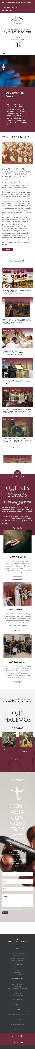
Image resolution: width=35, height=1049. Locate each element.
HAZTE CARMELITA (17, 956)
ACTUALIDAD (6, 8)
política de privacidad (15, 909)
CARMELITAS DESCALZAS (17, 958)
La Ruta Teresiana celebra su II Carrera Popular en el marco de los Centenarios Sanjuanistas (17, 291)
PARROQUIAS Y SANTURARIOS (17, 991)
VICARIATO (17, 972)
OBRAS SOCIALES (17, 995)
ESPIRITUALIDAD (17, 984)
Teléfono (4, 885)
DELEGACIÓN (17, 974)
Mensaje (4, 893)
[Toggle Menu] (4, 53)
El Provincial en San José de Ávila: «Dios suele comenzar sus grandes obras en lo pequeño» (17, 411)
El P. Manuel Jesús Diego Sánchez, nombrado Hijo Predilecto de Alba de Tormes (16, 382)
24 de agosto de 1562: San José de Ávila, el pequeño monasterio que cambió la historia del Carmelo (17, 440)
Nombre (4, 870)
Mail (3, 878)
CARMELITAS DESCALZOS (17, 953)
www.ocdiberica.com (18, 1024)
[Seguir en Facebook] (21, 1036)
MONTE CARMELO (23, 750)
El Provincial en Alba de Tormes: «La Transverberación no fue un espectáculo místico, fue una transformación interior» (16, 352)
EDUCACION (17, 986)
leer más (7, 249)
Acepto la (13, 909)
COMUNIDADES (17, 970)
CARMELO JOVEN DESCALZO (17, 989)
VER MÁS (17, 577)
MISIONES (17, 993)
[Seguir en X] (18, 1036)
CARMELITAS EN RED (17, 960)
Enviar (5, 912)
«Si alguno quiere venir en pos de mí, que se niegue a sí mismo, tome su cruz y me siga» (16, 174)
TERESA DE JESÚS (7, 750)
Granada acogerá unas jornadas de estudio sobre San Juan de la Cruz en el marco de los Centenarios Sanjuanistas (17, 321)
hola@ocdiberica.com (18, 1029)
